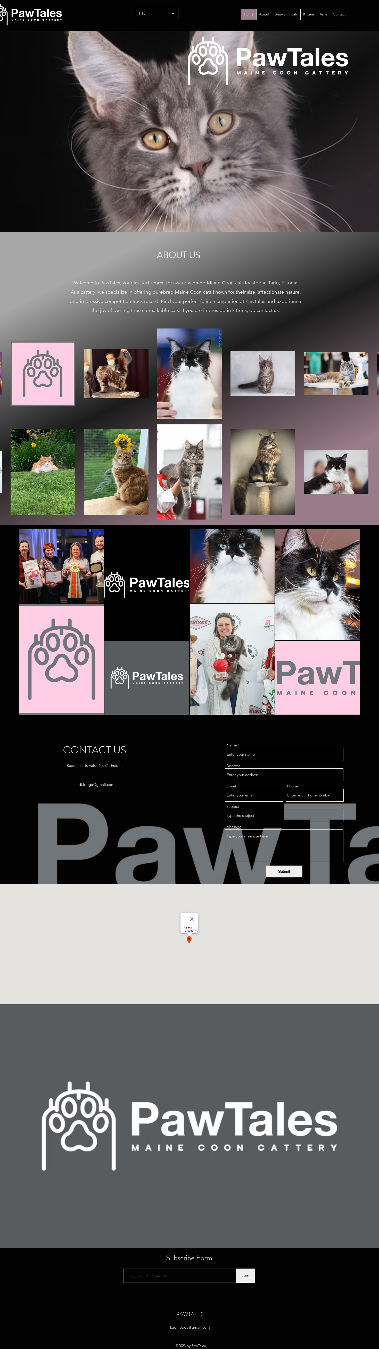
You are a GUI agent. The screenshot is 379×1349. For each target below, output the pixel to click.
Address (233, 766)
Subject (232, 806)
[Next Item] (351, 622)
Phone (292, 786)
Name (231, 745)
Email (231, 786)
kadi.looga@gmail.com (94, 784)
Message (233, 827)
